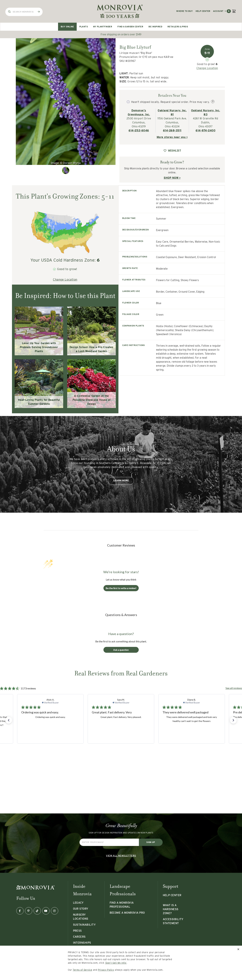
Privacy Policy (106, 969)
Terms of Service (82, 969)
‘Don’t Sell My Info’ (116, 962)
